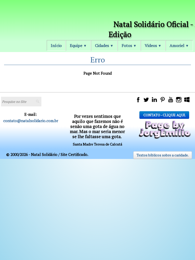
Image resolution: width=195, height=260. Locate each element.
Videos (153, 45)
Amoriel (179, 45)
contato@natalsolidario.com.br (30, 120)
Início (56, 45)
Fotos (129, 45)
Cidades (104, 45)
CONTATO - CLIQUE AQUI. (164, 114)
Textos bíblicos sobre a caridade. (163, 155)
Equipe (78, 45)
